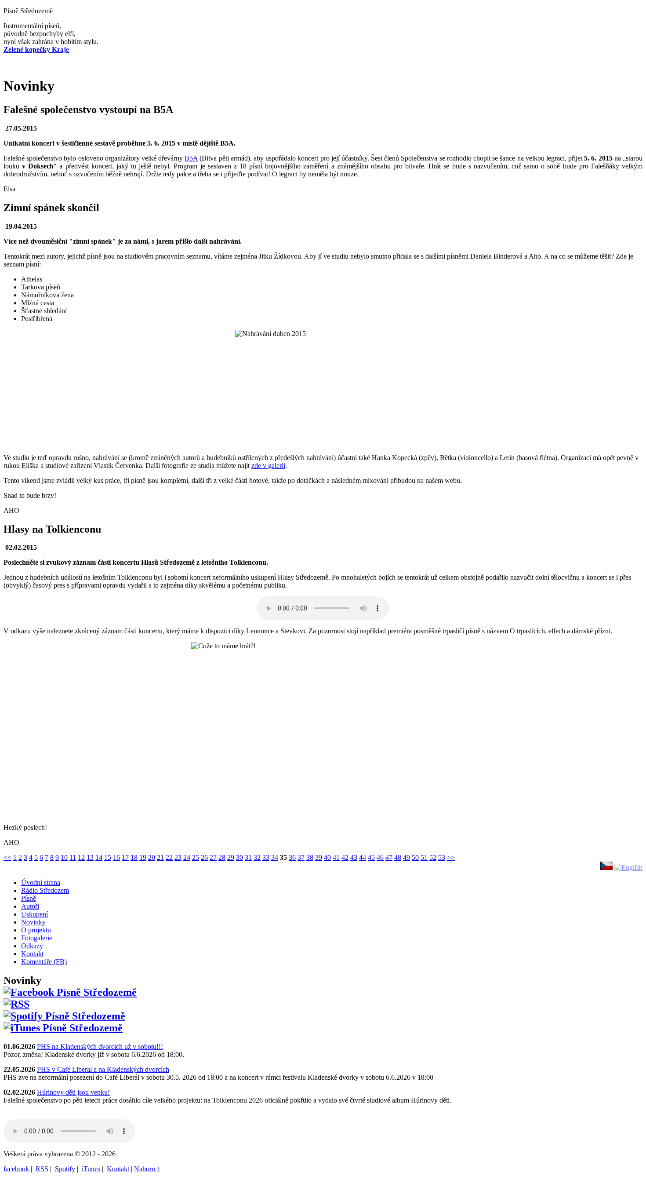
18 (134, 857)
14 (98, 857)
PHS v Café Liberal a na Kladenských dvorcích (103, 1069)
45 (371, 857)
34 (274, 857)
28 (221, 857)
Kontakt (118, 1169)
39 (318, 857)
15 (107, 857)
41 (336, 857)
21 (160, 857)
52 (432, 857)
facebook (16, 1169)
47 (388, 857)
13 (90, 857)
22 (169, 857)
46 (380, 857)
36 (292, 857)
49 (406, 857)
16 (116, 857)
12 (81, 857)
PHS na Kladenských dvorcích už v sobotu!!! (100, 1046)
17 (125, 857)
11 (72, 857)
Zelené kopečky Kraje (36, 49)
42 (344, 857)
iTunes (91, 1169)
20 (151, 857)
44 (362, 857)
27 (213, 857)
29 (230, 857)
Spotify (65, 1169)
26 (204, 857)
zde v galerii (268, 465)
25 (195, 857)
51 (424, 857)
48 (397, 857)
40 (327, 857)
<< (7, 857)
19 (142, 857)
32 (257, 857)
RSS (42, 1169)
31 (248, 857)
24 (186, 857)
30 (239, 857)
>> (451, 857)
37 (301, 857)
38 (309, 857)
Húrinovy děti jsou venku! (73, 1092)
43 (353, 857)
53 (441, 857)
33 (265, 857)
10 (64, 857)
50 (415, 857)
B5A (191, 158)
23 (177, 857)
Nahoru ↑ (147, 1169)
